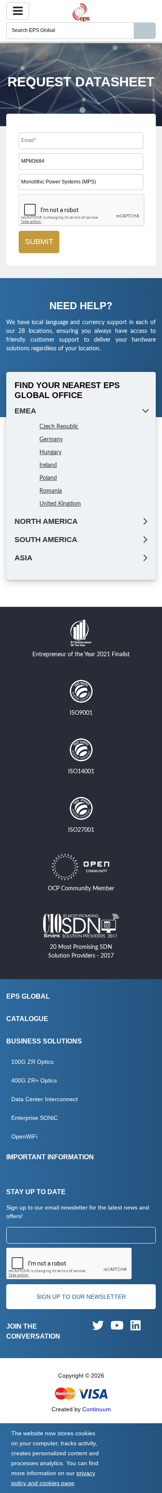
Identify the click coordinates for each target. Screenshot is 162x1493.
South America (46, 539)
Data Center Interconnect (44, 1099)
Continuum (96, 1409)
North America (46, 521)
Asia (23, 558)
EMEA (25, 411)
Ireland (48, 465)
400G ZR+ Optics (34, 1080)
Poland (48, 478)
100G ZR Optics (32, 1061)
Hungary (50, 452)
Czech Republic (59, 427)
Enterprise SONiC (34, 1117)
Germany (51, 439)
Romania (50, 491)
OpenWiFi (24, 1136)
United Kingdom (60, 504)
